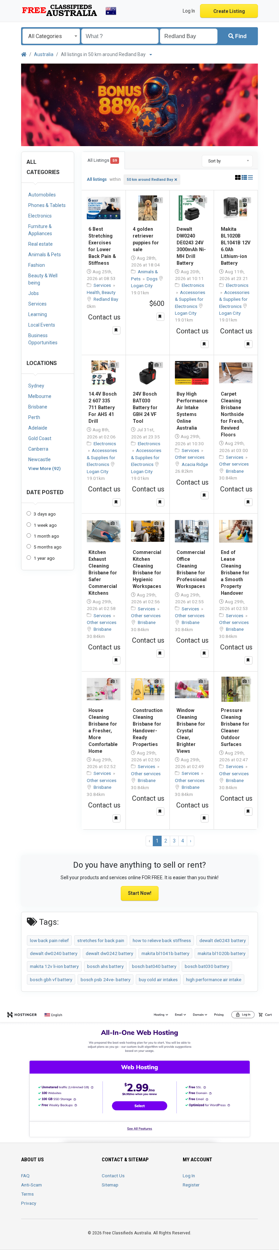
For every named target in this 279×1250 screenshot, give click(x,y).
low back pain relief (49, 940)
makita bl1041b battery (165, 953)
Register (191, 1184)
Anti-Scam (31, 1184)
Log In (189, 1175)
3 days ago (45, 514)
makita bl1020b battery (221, 953)
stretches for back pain (100, 940)
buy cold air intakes (158, 979)
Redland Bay (106, 299)
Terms (27, 1194)
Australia (43, 54)
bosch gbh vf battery (51, 979)
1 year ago (44, 558)
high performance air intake (213, 979)
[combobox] (51, 36)
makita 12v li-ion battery (54, 966)
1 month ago (46, 536)
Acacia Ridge (195, 464)
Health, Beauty (101, 292)
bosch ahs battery (105, 966)
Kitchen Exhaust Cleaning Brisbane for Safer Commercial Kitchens (102, 573)
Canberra (38, 449)
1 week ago (45, 525)
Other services (189, 457)
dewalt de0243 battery (222, 940)
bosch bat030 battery (207, 966)
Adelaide (37, 428)
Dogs (153, 278)
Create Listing (229, 11)
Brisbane (37, 407)
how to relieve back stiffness (162, 940)
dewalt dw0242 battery (109, 953)
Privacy (28, 1203)
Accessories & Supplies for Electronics (190, 299)
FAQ (25, 1175)
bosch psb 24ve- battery (105, 979)
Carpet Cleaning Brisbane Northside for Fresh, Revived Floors (232, 414)
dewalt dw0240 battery (53, 953)
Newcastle (39, 459)
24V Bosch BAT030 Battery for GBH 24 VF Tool (145, 407)
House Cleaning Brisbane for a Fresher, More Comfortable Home (103, 731)
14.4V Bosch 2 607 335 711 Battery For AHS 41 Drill (102, 407)
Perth (34, 417)
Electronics (193, 285)
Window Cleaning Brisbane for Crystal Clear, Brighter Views (191, 731)
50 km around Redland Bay (150, 179)
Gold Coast (39, 438)
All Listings (102, 160)
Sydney (36, 385)
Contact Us (113, 1175)
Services (103, 285)
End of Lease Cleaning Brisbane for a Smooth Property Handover (235, 573)
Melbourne (39, 396)
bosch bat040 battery (154, 966)
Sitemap (110, 1184)
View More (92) (44, 468)
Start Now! (139, 893)
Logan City (141, 285)
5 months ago (48, 547)
